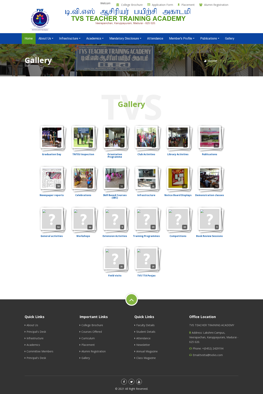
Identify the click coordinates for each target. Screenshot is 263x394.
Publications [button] (208, 38)
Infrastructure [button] (68, 38)
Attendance (155, 38)
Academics (33, 345)
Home (30, 38)
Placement (188, 5)
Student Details (145, 331)
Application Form (162, 5)
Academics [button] (93, 38)
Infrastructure (35, 338)
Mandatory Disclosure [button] (124, 38)
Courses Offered (91, 331)
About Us (32, 325)
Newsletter (143, 345)
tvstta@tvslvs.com (211, 355)
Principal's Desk (36, 331)
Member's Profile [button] (180, 38)
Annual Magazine (147, 351)
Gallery (229, 38)
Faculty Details (145, 325)
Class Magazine (146, 358)
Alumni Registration (216, 5)
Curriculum (88, 338)
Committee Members (40, 351)
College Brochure (132, 5)
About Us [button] (45, 38)
